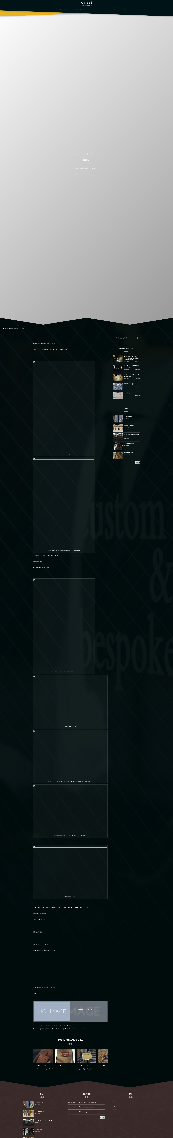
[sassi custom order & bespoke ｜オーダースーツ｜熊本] (86, 3)
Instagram (114, 1106)
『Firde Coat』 (83, 1112)
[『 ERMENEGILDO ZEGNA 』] (65, 1056)
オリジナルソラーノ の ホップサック (43, 1069)
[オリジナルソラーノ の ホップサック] (43, 1056)
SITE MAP (114, 1110)
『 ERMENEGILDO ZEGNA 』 (65, 1069)
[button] (168, 2)
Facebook (114, 1102)
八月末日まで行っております (86, 1069)
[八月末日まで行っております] (86, 1056)
